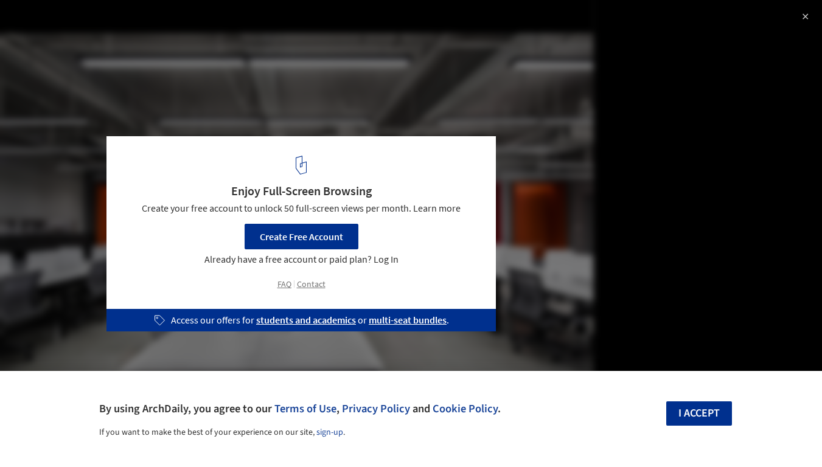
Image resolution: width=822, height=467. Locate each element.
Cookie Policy (465, 409)
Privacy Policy (376, 409)
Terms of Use (305, 409)
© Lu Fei (27, 62)
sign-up (329, 432)
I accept (699, 413)
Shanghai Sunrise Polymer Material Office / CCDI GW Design (171, 33)
